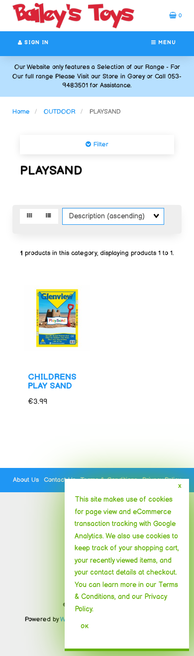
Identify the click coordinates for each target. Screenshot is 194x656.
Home (21, 112)
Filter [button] (99, 144)
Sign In (35, 43)
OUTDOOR (60, 112)
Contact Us (60, 480)
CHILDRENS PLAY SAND (52, 382)
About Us (26, 480)
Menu (166, 43)
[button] (175, 15)
